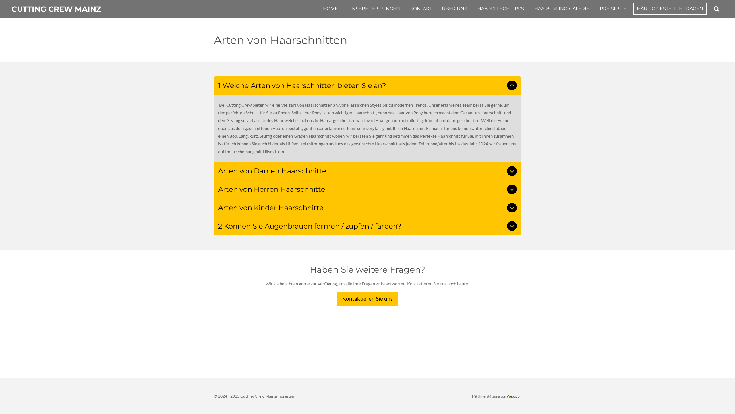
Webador (514, 396)
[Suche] (717, 9)
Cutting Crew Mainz (56, 9)
